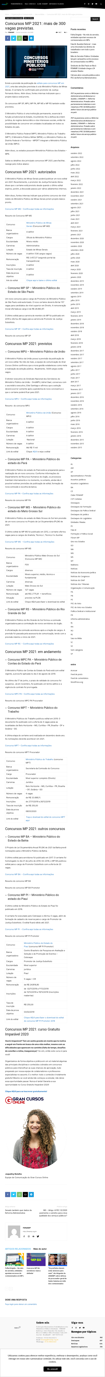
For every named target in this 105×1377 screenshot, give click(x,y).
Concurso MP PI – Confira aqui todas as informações (29, 929)
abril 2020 (75, 265)
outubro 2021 (76, 199)
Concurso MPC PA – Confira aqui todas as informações (30, 694)
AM (72, 468)
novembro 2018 (77, 327)
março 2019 (76, 312)
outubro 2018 (76, 331)
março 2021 (76, 227)
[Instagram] (88, 4)
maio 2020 (75, 261)
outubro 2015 (76, 447)
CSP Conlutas (76, 499)
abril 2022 (75, 176)
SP (72, 654)
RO (72, 630)
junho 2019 (75, 304)
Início (7, 14)
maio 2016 (75, 424)
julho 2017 (75, 370)
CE (72, 491)
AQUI (35, 451)
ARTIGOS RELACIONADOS (18, 1249)
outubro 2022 (76, 153)
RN (72, 626)
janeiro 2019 (76, 319)
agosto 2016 (76, 412)
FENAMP (11, 32)
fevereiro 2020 (77, 273)
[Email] (25, 38)
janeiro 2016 (76, 436)
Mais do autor (40, 1249)
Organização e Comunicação (21, 14)
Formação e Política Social (82, 534)
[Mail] (34, 1236)
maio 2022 (75, 172)
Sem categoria (77, 650)
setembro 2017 (77, 362)
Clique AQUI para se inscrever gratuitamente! (26, 1091)
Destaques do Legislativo (81, 518)
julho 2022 (75, 165)
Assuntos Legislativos (80, 483)
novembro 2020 (77, 242)
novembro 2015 (77, 443)
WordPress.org (77, 682)
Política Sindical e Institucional (83, 611)
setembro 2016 (77, 409)
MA (72, 549)
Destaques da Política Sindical (83, 510)
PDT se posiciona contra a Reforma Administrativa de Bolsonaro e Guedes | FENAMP (84, 121)
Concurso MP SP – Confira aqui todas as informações (29, 329)
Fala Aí (73, 530)
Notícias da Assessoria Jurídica (83, 572)
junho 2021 (75, 215)
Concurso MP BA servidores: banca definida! (33, 1270)
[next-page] (10, 1288)
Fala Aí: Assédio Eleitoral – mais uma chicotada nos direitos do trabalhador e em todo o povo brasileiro (83, 48)
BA (72, 487)
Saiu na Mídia (39, 14)
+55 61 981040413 (50, 1342)
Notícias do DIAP (78, 580)
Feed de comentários (79, 678)
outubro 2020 (76, 246)
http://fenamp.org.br (30, 1231)
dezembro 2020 (77, 238)
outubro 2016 (76, 405)
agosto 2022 (76, 161)
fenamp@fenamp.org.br (49, 1340)
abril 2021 (75, 223)
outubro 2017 (76, 358)
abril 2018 (75, 335)
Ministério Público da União (38, 413)
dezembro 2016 (77, 397)
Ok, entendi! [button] (52, 1369)
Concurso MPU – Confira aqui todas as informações (28, 399)
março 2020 (76, 269)
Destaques (75, 503)
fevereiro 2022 (77, 184)
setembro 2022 (77, 157)
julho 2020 (75, 254)
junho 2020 (75, 258)
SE (72, 646)
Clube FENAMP (77, 495)
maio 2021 (75, 219)
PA (72, 592)
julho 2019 (75, 300)
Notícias (74, 568)
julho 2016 (75, 416)
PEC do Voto (76, 603)
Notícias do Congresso (80, 576)
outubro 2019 (76, 289)
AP (72, 472)
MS (72, 557)
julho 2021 (75, 211)
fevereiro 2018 (77, 343)
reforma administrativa (80, 619)
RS (72, 634)
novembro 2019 (77, 285)
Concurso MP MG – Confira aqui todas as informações (29, 209)
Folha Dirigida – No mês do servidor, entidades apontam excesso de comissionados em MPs (85, 37)
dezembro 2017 (77, 350)
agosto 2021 (76, 207)
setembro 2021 (77, 203)
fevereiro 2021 (77, 230)
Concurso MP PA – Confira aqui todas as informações (29, 493)
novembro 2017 (77, 354)
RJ (71, 623)
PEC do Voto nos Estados (81, 607)
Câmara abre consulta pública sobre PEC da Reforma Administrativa (85, 76)
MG (72, 553)
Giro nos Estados (78, 541)
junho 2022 (75, 168)
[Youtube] (96, 4)
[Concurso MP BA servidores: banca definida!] (36, 1259)
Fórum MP (75, 537)
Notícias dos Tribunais (80, 584)
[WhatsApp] (19, 38)
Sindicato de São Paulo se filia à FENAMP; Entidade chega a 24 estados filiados (83, 68)
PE (72, 599)
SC (72, 642)
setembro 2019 (77, 292)
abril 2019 (75, 308)
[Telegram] (31, 38)
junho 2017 (75, 374)
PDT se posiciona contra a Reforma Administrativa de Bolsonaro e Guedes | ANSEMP (84, 96)
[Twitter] (92, 4)
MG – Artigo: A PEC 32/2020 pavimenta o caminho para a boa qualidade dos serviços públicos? (53, 1213)
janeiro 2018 (76, 347)
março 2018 (76, 339)
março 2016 (76, 428)
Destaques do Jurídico (80, 514)
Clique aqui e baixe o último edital (41, 280)
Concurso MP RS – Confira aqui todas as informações (29, 643)
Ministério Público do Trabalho (39, 759)
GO (72, 545)
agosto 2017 (76, 366)
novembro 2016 (77, 401)
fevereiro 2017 (77, 389)
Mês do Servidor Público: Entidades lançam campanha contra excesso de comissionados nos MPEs (85, 59)
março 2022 (76, 180)
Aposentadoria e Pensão (81, 475)
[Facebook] (85, 4)
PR (72, 615)
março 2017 (76, 385)
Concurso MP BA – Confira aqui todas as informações (29, 874)
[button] (100, 3)
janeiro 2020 (76, 277)
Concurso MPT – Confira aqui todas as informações (28, 745)
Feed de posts (76, 674)
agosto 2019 (76, 296)
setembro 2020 (77, 250)
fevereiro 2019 (77, 316)
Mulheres (74, 565)
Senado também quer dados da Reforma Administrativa (18, 1211)
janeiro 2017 (76, 393)
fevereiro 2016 (77, 432)
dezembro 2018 (77, 323)
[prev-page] (6, 1288)
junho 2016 (75, 420)
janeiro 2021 (76, 234)
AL (72, 464)
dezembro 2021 (77, 192)
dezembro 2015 (77, 439)
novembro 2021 (77, 196)
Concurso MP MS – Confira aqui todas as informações (29, 542)
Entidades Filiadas (78, 522)
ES (72, 526)
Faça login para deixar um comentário (21, 1304)
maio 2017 (75, 378)
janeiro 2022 (76, 188)
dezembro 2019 (77, 281)
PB (72, 595)
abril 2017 (75, 381)
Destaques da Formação (81, 506)
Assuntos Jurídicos (78, 479)
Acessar (74, 670)
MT (72, 561)
